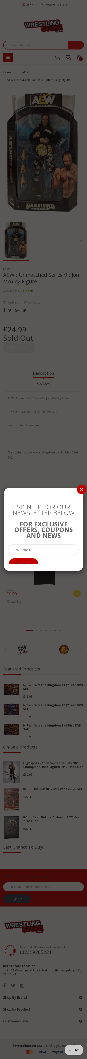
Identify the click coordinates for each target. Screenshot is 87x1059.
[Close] (81, 489)
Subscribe (23, 563)
